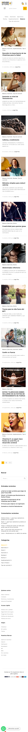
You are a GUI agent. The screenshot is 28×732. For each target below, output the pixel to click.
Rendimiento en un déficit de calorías (16, 533)
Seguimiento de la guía (7, 611)
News (2, 550)
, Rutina (14, 223)
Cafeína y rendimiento (10, 140)
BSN (2, 650)
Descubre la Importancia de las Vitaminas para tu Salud (14, 54)
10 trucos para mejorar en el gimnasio (13, 504)
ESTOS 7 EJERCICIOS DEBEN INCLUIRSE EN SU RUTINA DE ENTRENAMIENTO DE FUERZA (13, 394)
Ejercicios (20, 16)
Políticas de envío (6, 618)
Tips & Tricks (4, 562)
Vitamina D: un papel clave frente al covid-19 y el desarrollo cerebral (12, 441)
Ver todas (3, 655)
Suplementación (14, 19)
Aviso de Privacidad (6, 601)
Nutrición (13, 16)
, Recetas (14, 178)
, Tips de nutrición (17, 93)
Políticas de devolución (7, 616)
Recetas (3, 555)
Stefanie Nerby (5, 518)
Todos (6, 16)
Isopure (3, 641)
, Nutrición (9, 48)
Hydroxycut (4, 644)
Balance (22, 19)
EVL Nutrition (4, 653)
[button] (3, 728)
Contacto (3, 596)
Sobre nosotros (5, 594)
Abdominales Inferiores (11, 268)
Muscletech (4, 646)
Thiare (3, 525)
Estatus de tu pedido (7, 609)
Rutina (5, 19)
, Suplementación (17, 48)
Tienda (3, 631)
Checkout (3, 626)
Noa (2, 529)
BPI (2, 648)
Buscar (25, 8)
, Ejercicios (9, 223)
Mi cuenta (4, 629)
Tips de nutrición (14, 21)
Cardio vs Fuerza (8, 352)
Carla (2, 533)
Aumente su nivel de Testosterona (10, 97)
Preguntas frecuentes (7, 614)
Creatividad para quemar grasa (14, 226)
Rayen (2, 521)
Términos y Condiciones (7, 599)
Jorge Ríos (17, 67)
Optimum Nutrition (6, 639)
